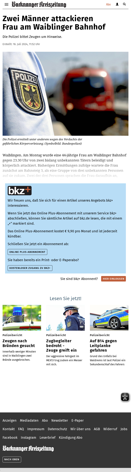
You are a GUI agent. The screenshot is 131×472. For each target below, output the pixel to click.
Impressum (35, 429)
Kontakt (9, 429)
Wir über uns (80, 429)
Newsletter (59, 420)
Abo (108, 4)
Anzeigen (10, 420)
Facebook (10, 437)
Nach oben (11, 459)
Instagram (28, 437)
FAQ (21, 429)
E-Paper (77, 420)
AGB (97, 429)
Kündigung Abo (70, 437)
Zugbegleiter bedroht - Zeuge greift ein (61, 346)
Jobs (124, 429)
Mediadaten (29, 420)
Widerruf (110, 429)
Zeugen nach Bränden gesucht (19, 343)
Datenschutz (57, 429)
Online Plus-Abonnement (27, 251)
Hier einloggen (113, 278)
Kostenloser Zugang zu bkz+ (29, 268)
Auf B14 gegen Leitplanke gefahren (103, 346)
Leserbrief (47, 437)
